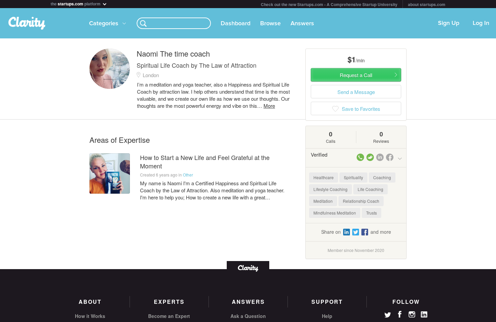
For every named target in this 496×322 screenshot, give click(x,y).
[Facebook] (399, 314)
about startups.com (426, 4)
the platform (76, 3)
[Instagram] (412, 314)
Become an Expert (169, 316)
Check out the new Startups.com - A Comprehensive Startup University (329, 4)
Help (327, 316)
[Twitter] (387, 315)
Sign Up (448, 23)
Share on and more (356, 231)
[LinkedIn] (424, 314)
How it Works (90, 316)
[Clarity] (248, 267)
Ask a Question (248, 316)
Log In (481, 23)
